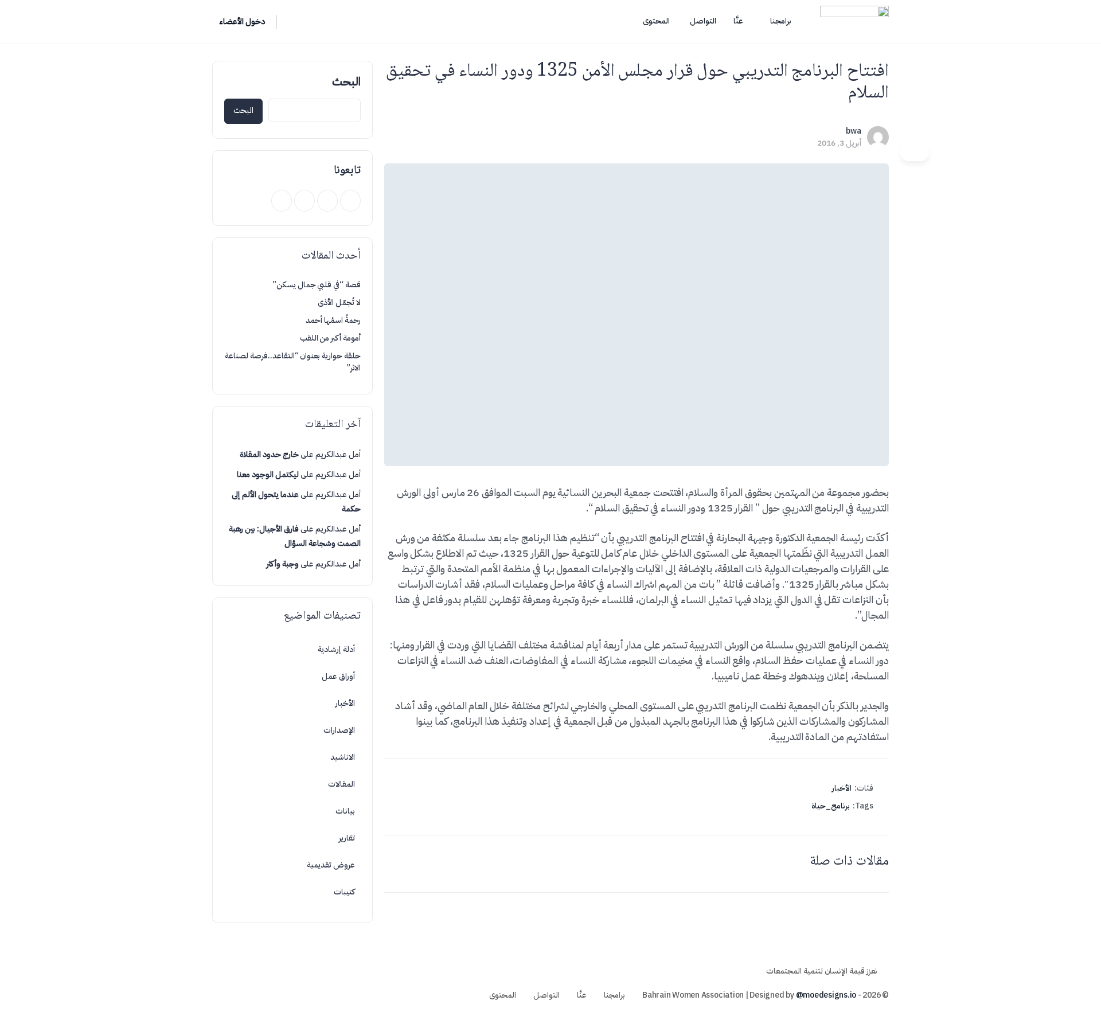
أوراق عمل (338, 676)
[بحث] (293, 22)
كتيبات (344, 892)
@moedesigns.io (826, 995)
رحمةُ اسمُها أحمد (333, 320)
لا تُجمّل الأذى (339, 302)
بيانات (345, 811)
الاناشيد (342, 757)
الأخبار (842, 788)
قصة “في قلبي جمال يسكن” (316, 285)
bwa (853, 131)
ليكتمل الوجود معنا (268, 474)
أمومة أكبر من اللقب (330, 338)
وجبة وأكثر (283, 564)
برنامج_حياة (830, 806)
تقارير (347, 838)
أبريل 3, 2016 (839, 143)
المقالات (341, 784)
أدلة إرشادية (336, 649)
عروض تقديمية (331, 865)
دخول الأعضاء (242, 21)
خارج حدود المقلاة (269, 454)
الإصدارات (339, 730)
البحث (346, 81)
